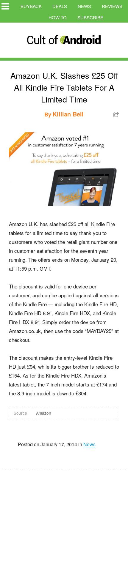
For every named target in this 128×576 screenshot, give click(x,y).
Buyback (31, 6)
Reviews (112, 6)
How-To (58, 17)
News (84, 6)
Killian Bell (68, 114)
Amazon (43, 413)
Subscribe (90, 17)
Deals (59, 6)
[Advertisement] (56, 519)
